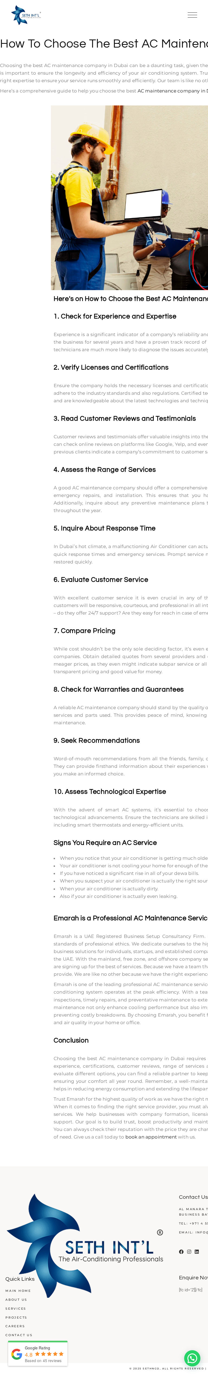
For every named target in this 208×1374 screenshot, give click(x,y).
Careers (15, 1326)
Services (15, 1308)
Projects (16, 1317)
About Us (16, 1300)
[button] (192, 1358)
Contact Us (19, 1335)
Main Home (18, 1291)
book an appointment (151, 1137)
